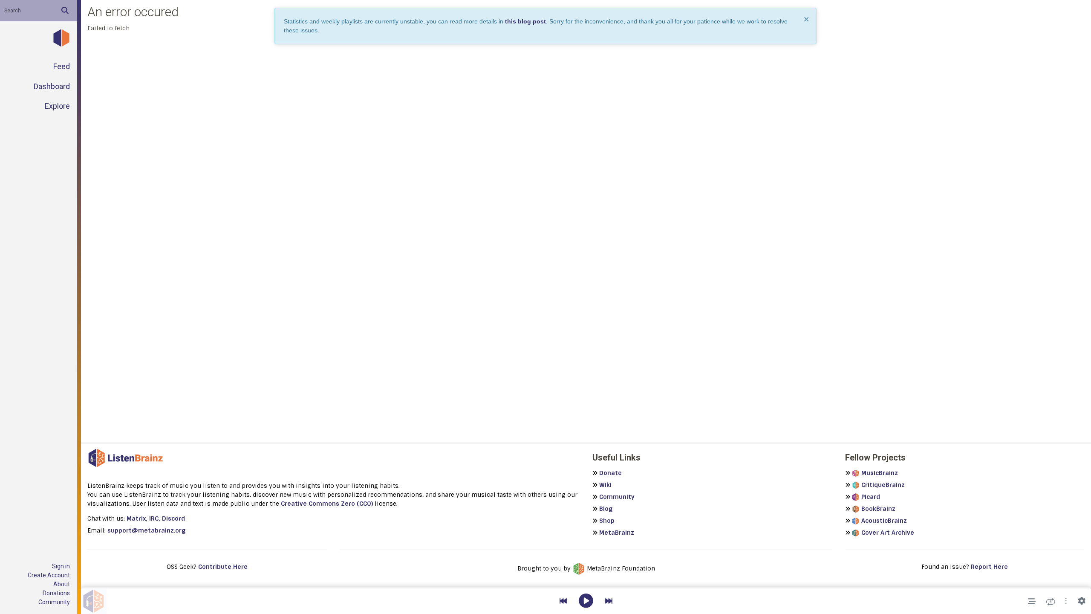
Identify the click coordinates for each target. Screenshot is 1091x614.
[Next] (609, 601)
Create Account (49, 575)
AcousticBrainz (884, 520)
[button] (1066, 601)
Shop (607, 520)
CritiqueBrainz (883, 485)
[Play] (586, 601)
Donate (610, 473)
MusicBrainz (879, 473)
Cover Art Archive (887, 532)
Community (54, 602)
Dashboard (52, 86)
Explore (57, 105)
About (61, 584)
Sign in (61, 566)
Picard (870, 497)
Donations (56, 593)
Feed (61, 66)
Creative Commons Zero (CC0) (327, 503)
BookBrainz (878, 509)
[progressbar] (586, 588)
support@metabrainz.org (146, 530)
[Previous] (563, 601)
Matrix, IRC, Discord (156, 518)
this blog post (525, 21)
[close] (807, 18)
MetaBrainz (616, 532)
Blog (605, 509)
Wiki (605, 485)
